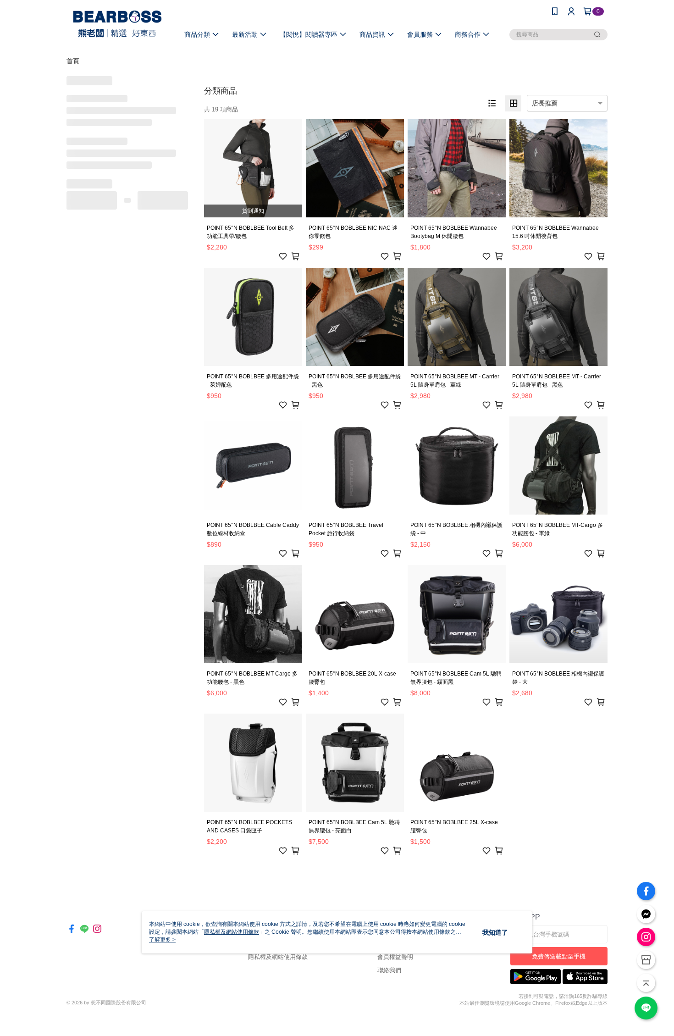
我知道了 (495, 932)
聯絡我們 (389, 970)
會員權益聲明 (395, 956)
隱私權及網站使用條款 (278, 956)
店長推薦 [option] (545, 103)
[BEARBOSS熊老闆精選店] (117, 24)
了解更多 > (162, 939)
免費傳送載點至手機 (559, 956)
